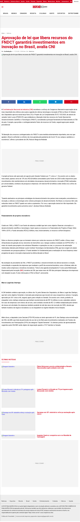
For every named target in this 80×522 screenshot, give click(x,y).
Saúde (23, 1)
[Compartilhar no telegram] (56, 102)
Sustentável (65, 1)
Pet (71, 1)
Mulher (58, 1)
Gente (28, 1)
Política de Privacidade (8, 516)
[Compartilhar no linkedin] (24, 102)
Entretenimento (44, 501)
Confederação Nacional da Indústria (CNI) (18, 109)
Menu (45, 1)
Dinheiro (6, 1)
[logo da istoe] (40, 7)
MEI (21, 270)
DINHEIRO (23, 13)
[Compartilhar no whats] (40, 102)
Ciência (63, 501)
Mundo (14, 13)
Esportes (39, 1)
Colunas (42, 13)
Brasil (5, 13)
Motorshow (51, 1)
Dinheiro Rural (15, 1)
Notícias (9, 33)
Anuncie (76, 1)
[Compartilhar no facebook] (9, 102)
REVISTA (33, 13)
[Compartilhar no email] (71, 102)
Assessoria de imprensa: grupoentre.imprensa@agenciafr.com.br (34, 516)
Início (3, 33)
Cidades (55, 501)
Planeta (33, 1)
